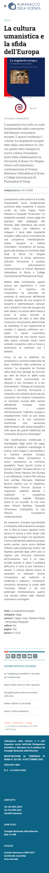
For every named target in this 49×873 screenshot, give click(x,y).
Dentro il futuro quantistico (16, 711)
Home (7, 723)
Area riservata (11, 859)
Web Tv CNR (10, 834)
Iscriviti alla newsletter (15, 856)
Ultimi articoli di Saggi (20, 666)
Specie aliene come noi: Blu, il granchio (22, 684)
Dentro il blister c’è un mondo (17, 703)
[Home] (24, 6)
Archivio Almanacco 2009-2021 (19, 852)
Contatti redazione (13, 813)
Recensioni (18, 723)
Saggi (29, 723)
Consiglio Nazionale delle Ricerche (21, 831)
